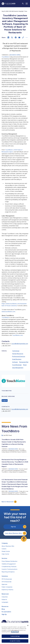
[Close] (27, 625)
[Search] (23, 3)
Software (15, 362)
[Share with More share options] (26, 37)
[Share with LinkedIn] (8, 37)
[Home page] (8, 3)
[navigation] (26, 3)
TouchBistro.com (17, 335)
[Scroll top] (24, 539)
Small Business (16, 359)
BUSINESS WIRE (15, 55)
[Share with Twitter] (12, 37)
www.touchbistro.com (8, 311)
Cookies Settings (15, 636)
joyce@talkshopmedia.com (20, 343)
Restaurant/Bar (23, 362)
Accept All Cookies (15, 641)
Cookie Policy (14, 631)
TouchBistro (5, 57)
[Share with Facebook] (15, 37)
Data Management (17, 367)
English (4, 400)
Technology (15, 351)
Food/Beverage (17, 365)
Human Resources (17, 353)
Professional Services (18, 356)
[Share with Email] (19, 37)
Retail (24, 365)
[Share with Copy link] (23, 37)
